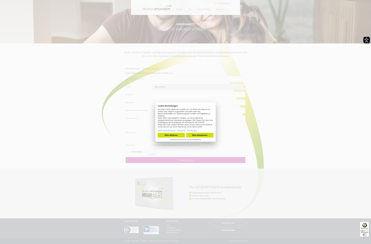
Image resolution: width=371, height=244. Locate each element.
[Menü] (368, 223)
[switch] (365, 235)
